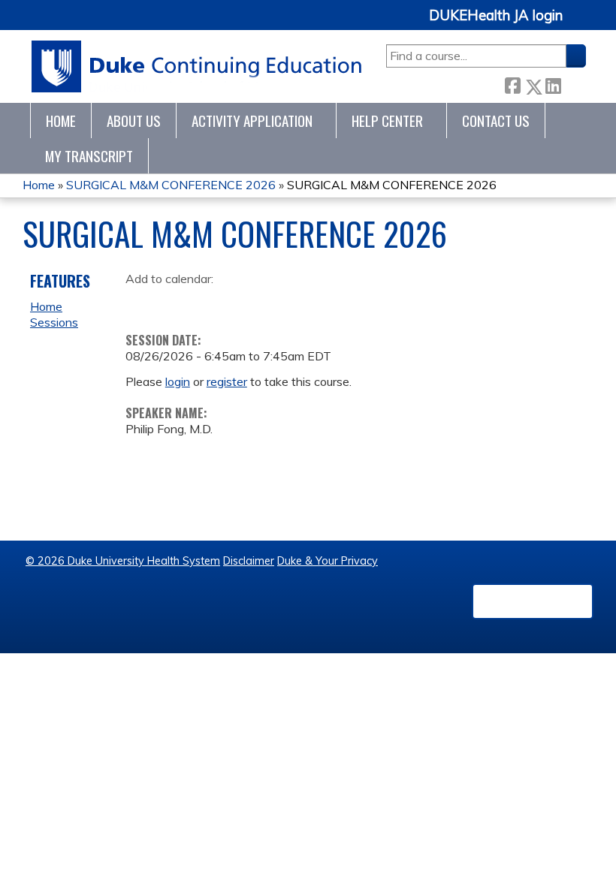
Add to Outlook (244, 303)
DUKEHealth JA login (496, 16)
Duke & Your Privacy (327, 561)
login (177, 381)
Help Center (387, 120)
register (227, 381)
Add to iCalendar (208, 302)
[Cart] (580, 23)
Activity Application (252, 120)
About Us (134, 120)
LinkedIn (552, 83)
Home (61, 120)
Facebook (512, 83)
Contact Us (496, 120)
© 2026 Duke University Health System (123, 561)
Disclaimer (248, 561)
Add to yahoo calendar (174, 303)
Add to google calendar (140, 303)
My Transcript (89, 156)
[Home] (197, 66)
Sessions (54, 322)
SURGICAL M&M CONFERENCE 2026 (171, 184)
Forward (573, 83)
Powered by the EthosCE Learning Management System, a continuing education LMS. (532, 601)
